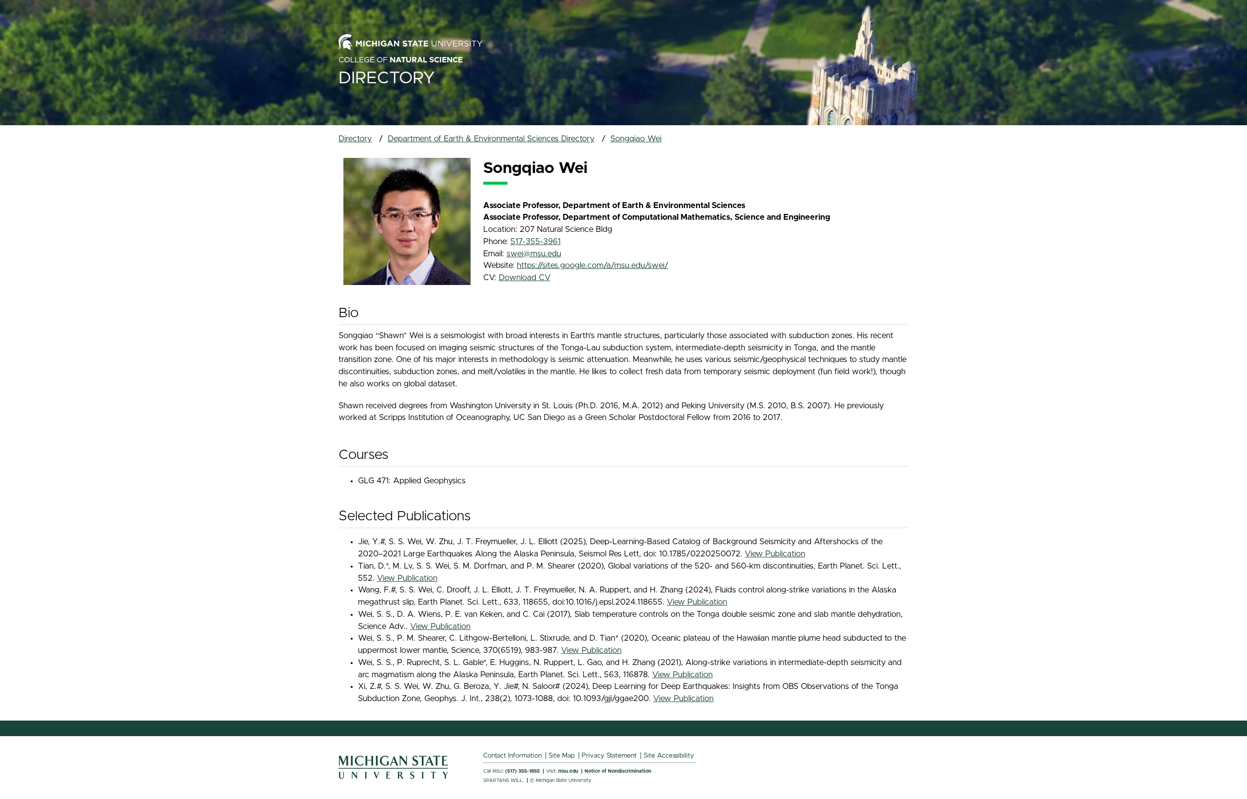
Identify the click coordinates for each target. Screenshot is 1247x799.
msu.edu (568, 771)
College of (401, 60)
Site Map (561, 755)
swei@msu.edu (534, 254)
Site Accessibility (668, 755)
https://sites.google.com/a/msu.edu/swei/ (592, 265)
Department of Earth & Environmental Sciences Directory (491, 139)
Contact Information (512, 755)
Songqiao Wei (635, 139)
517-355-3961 (535, 242)
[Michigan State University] (393, 776)
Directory (387, 78)
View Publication (775, 554)
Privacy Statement (609, 755)
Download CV (524, 278)
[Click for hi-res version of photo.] (407, 221)
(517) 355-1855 (522, 771)
